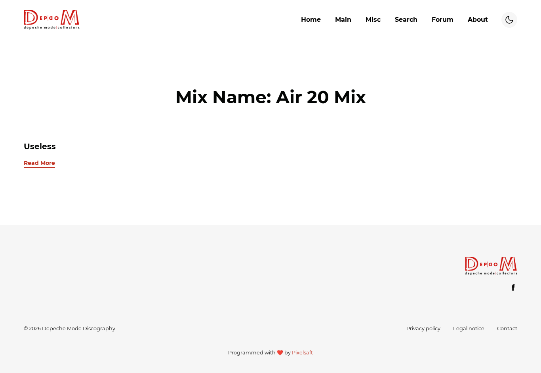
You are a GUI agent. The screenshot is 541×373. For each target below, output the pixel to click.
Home (311, 19)
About (478, 19)
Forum (442, 19)
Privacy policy (423, 328)
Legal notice (468, 328)
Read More (39, 163)
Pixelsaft (302, 353)
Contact (507, 328)
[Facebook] (513, 287)
